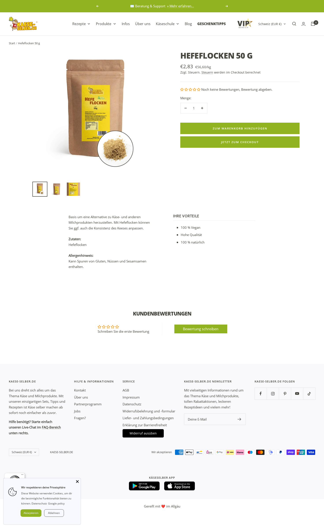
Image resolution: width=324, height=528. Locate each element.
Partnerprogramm (88, 404)
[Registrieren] (239, 419)
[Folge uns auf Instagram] (273, 394)
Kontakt (80, 390)
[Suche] (294, 24)
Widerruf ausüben (143, 433)
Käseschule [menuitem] (165, 23)
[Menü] (22, 475)
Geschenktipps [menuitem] (211, 23)
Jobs (77, 411)
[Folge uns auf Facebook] (261, 394)
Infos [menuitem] (126, 23)
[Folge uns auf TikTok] (309, 394)
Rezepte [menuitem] (79, 23)
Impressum (131, 397)
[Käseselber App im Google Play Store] (144, 486)
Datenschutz (132, 404)
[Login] (303, 24)
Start (12, 43)
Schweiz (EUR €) (269, 24)
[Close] (77, 481)
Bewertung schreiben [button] (200, 329)
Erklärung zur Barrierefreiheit (145, 425)
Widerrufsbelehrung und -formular (149, 411)
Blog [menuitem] (188, 23)
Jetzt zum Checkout (240, 142)
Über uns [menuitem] (143, 23)
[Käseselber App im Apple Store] (179, 486)
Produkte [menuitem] (103, 23)
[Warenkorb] (313, 24)
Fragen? (80, 418)
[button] (190, 89)
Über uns (81, 397)
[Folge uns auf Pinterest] (285, 394)
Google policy (56, 503)
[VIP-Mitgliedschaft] (245, 23)
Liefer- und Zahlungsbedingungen (148, 418)
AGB (126, 390)
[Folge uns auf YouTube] (297, 394)
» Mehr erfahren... (180, 6)
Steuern (207, 72)
